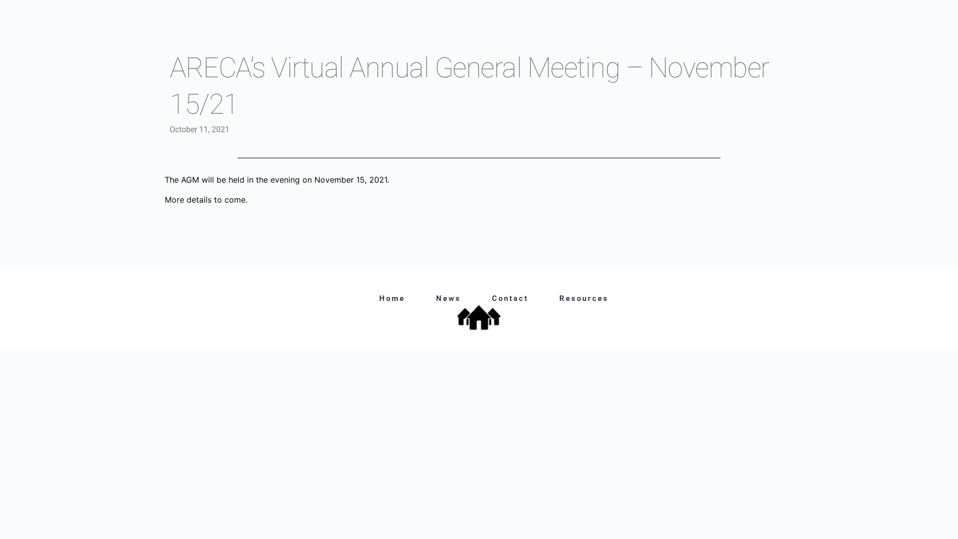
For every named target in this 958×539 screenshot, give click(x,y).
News (448, 298)
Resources (584, 298)
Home (392, 298)
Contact (510, 298)
